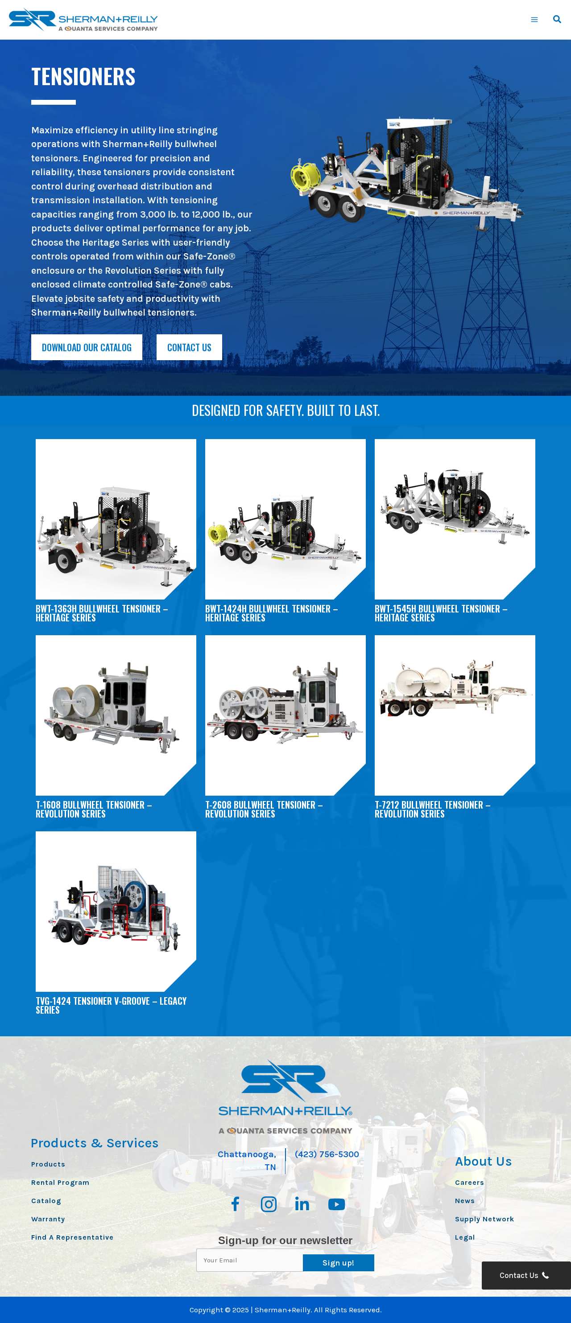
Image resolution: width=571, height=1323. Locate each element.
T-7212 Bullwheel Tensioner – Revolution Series (433, 809)
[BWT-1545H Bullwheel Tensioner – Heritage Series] (455, 506)
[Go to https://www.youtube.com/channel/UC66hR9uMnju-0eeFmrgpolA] (335, 1205)
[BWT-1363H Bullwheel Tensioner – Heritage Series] (116, 540)
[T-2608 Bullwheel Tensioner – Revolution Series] (285, 702)
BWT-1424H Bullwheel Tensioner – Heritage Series (271, 613)
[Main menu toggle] (535, 19)
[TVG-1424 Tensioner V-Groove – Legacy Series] (116, 906)
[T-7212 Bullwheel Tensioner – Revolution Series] (455, 688)
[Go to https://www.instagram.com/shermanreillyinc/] (269, 1205)
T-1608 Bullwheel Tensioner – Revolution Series (94, 809)
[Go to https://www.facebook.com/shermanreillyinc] (235, 1205)
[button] (557, 21)
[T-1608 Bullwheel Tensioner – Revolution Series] (116, 710)
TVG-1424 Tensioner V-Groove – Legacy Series (111, 1005)
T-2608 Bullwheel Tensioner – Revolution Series (264, 809)
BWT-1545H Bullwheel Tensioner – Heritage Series (441, 613)
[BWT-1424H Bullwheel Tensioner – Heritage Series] (285, 540)
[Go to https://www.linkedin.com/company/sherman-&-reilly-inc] (302, 1205)
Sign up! (338, 1263)
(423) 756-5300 (327, 1154)
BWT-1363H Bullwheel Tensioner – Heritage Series (102, 613)
